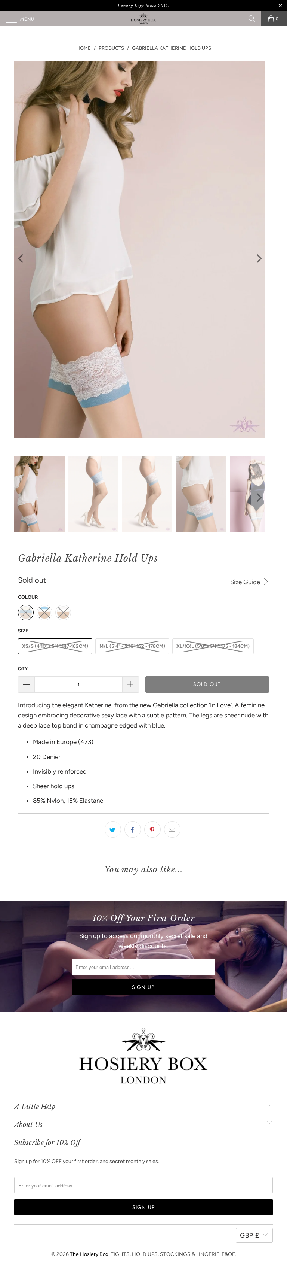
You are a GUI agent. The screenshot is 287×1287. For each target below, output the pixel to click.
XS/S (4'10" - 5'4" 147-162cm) (55, 646)
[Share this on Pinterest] (152, 829)
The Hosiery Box (89, 1254)
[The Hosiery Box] (143, 18)
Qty (23, 668)
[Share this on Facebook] (132, 829)
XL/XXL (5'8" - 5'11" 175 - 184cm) (213, 646)
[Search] (252, 18)
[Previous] (21, 258)
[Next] (258, 258)
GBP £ (249, 1235)
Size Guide (246, 582)
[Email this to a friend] (172, 829)
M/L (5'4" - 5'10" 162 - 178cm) (132, 646)
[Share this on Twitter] (113, 829)
